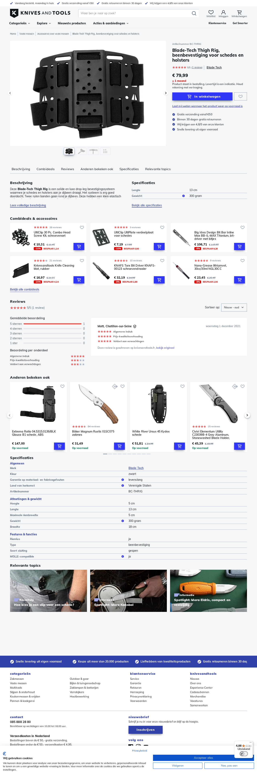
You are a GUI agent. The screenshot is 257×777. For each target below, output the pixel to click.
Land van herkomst (22, 485)
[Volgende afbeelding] (165, 93)
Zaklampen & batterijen (84, 687)
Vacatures (196, 700)
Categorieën (18, 23)
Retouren (136, 687)
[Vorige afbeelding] (10, 93)
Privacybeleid (139, 750)
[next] (240, 415)
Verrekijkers (77, 692)
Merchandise (198, 696)
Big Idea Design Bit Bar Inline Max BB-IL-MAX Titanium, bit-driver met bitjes (214, 235)
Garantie (135, 683)
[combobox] (234, 308)
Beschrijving (21, 169)
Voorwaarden (138, 700)
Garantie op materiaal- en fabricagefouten (37, 479)
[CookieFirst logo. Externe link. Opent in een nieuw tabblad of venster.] (4, 754)
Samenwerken (199, 705)
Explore (42, 23)
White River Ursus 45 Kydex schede (151, 433)
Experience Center (201, 687)
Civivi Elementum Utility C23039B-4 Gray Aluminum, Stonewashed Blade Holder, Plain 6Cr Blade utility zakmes (212, 435)
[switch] (244, 753)
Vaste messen (26, 33)
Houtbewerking (79, 696)
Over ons (195, 683)
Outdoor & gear (79, 678)
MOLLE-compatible (22, 556)
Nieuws (194, 678)
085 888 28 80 (20, 722)
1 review (197, 67)
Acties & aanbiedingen (109, 23)
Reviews (67, 169)
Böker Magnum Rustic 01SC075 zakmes (93, 433)
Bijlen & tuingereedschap (85, 683)
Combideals (46, 169)
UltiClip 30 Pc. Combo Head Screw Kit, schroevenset (52, 234)
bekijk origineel (165, 347)
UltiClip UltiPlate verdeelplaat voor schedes (133, 234)
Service (134, 678)
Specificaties (129, 169)
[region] (88, 99)
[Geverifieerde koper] (135, 326)
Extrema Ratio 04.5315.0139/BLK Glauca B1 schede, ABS (34, 433)
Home (13, 33)
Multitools (16, 687)
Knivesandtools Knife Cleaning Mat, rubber (54, 267)
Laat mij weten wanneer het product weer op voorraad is (207, 106)
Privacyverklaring (141, 696)
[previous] (16, 415)
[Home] (40, 12)
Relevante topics (158, 169)
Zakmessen (17, 678)
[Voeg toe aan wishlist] (240, 96)
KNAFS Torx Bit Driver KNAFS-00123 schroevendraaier (134, 267)
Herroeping (137, 692)
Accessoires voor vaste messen (53, 33)
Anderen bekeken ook (97, 169)
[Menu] (250, 743)
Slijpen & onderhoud (22, 692)
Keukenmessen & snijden (25, 696)
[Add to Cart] (78, 246)
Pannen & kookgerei (22, 700)
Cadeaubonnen (199, 692)
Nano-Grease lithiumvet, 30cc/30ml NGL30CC (210, 267)
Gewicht (137, 195)
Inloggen (223, 16)
